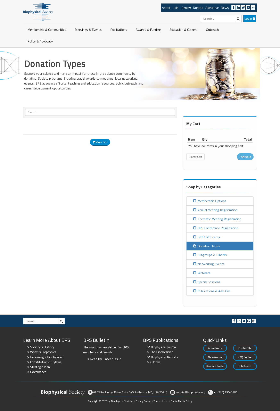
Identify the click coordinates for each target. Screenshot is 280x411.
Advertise (212, 7)
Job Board (245, 366)
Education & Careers (183, 29)
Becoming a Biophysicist (47, 357)
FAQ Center (245, 357)
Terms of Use (161, 401)
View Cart (101, 142)
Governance (38, 371)
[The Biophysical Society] (38, 11)
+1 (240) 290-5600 (225, 392)
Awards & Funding (148, 29)
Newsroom (215, 357)
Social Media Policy (181, 401)
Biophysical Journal (163, 347)
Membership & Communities (46, 29)
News (225, 7)
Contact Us (244, 348)
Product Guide (215, 366)
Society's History (42, 347)
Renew (186, 7)
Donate (198, 7)
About (166, 7)
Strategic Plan (40, 366)
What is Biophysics (43, 351)
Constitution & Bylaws (45, 361)
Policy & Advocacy (40, 41)
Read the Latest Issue (105, 358)
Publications (118, 29)
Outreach (212, 29)
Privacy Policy (142, 401)
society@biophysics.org (190, 392)
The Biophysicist (161, 351)
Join (176, 7)
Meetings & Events (88, 29)
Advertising (215, 348)
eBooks (155, 361)
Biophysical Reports (164, 357)
